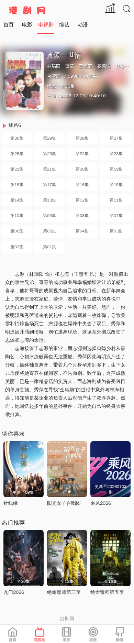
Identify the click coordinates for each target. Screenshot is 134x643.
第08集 (82, 215)
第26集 (16, 153)
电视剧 (46, 25)
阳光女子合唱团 (64, 503)
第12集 (82, 200)
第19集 (116, 169)
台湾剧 (53, 76)
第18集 (16, 184)
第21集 (49, 169)
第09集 (49, 215)
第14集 (16, 200)
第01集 (49, 247)
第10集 (16, 215)
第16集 (82, 184)
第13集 (49, 200)
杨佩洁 (104, 66)
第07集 (116, 215)
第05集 (49, 231)
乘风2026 (100, 503)
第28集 (82, 138)
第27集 (116, 138)
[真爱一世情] (23, 81)
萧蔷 (69, 66)
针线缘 (10, 503)
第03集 (116, 231)
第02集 (16, 247)
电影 (27, 25)
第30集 (16, 138)
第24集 (82, 153)
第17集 (49, 184)
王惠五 (85, 66)
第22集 (16, 169)
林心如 (122, 66)
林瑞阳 (53, 66)
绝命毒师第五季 (107, 592)
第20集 (82, 169)
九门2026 (13, 592)
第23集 (116, 153)
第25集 (49, 153)
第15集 (116, 184)
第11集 (116, 200)
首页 (8, 25)
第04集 (82, 231)
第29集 (49, 138)
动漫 (83, 25)
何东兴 (90, 76)
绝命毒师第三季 (64, 592)
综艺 (64, 25)
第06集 (16, 231)
